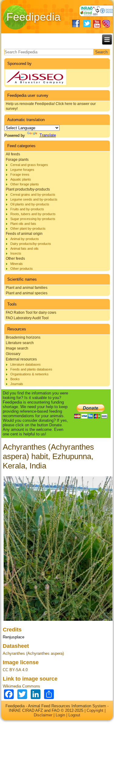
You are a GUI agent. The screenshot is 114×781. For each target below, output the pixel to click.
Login (60, 715)
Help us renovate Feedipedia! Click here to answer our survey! (51, 106)
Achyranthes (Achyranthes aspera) (33, 653)
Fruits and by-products (27, 209)
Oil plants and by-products (29, 204)
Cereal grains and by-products (32, 194)
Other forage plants (24, 184)
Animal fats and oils (24, 248)
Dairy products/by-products (30, 243)
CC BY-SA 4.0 (15, 670)
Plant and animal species (26, 293)
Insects (15, 253)
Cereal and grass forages (29, 165)
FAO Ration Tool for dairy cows (31, 312)
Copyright (95, 710)
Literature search (20, 343)
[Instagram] (106, 24)
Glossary (13, 354)
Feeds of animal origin (24, 234)
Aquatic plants (20, 179)
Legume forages (22, 169)
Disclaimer (43, 715)
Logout (74, 715)
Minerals (16, 263)
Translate (48, 135)
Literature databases (25, 364)
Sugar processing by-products (32, 219)
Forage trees (19, 174)
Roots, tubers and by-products (33, 214)
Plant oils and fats (23, 223)
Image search (17, 348)
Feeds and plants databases (31, 369)
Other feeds (15, 258)
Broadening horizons (23, 337)
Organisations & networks (29, 374)
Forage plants (17, 159)
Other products (21, 268)
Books (15, 379)
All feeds (13, 154)
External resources (21, 359)
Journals (16, 384)
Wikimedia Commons (21, 686)
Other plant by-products (28, 228)
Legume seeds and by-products (33, 199)
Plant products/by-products (28, 189)
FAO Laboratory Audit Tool (27, 318)
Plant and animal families (26, 288)
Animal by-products (24, 239)
